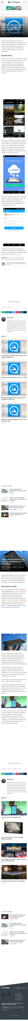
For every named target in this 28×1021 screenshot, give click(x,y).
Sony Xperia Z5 (16, 591)
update (8, 307)
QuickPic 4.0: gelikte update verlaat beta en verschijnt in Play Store (13, 398)
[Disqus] (14, 444)
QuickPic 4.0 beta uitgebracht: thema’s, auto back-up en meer (13, 420)
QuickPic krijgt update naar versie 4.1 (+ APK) (14, 377)
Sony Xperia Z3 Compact (19, 600)
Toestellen (4, 556)
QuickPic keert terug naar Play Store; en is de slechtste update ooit (14, 356)
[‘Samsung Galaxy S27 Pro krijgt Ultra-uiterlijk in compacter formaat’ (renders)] (4, 916)
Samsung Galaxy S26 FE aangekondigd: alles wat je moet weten (18, 491)
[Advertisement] (14, 86)
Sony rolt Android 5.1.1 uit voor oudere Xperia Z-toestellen (12, 838)
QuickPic (4, 307)
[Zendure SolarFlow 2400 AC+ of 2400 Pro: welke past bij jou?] (4, 507)
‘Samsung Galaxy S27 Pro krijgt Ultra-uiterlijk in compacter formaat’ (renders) (17, 916)
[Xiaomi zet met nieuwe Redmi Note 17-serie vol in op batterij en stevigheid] (4, 499)
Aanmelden (4, 1010)
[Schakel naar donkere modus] (24, 2)
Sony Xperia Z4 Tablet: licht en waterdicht (13, 881)
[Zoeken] (26, 2)
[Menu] (2, 2)
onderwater (4, 768)
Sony (9, 768)
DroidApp (3, 14)
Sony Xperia (14, 768)
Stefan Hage (9, 32)
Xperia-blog (24, 726)
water (19, 768)
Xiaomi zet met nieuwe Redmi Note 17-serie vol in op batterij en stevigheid (18, 499)
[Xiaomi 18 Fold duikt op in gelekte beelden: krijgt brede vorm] (4, 514)
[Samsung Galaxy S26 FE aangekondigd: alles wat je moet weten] (4, 490)
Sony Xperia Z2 (9, 600)
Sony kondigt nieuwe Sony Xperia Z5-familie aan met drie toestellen (13, 860)
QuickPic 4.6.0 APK (16, 254)
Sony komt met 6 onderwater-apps (11, 817)
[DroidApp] (14, 2)
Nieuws (7, 14)
